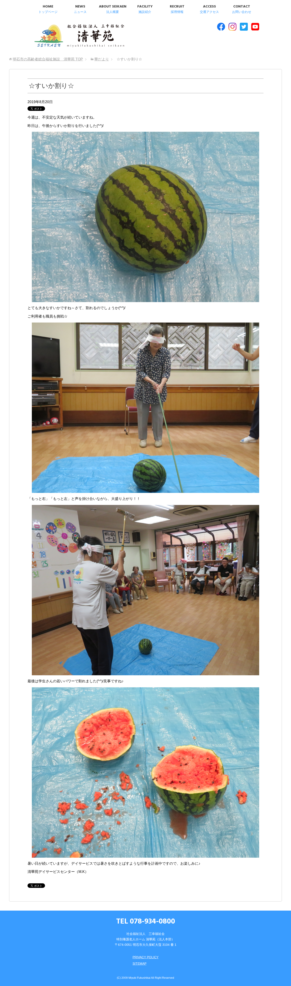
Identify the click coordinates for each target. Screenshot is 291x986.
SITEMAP (139, 963)
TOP (48, 59)
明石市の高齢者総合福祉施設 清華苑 (79, 36)
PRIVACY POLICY (145, 957)
